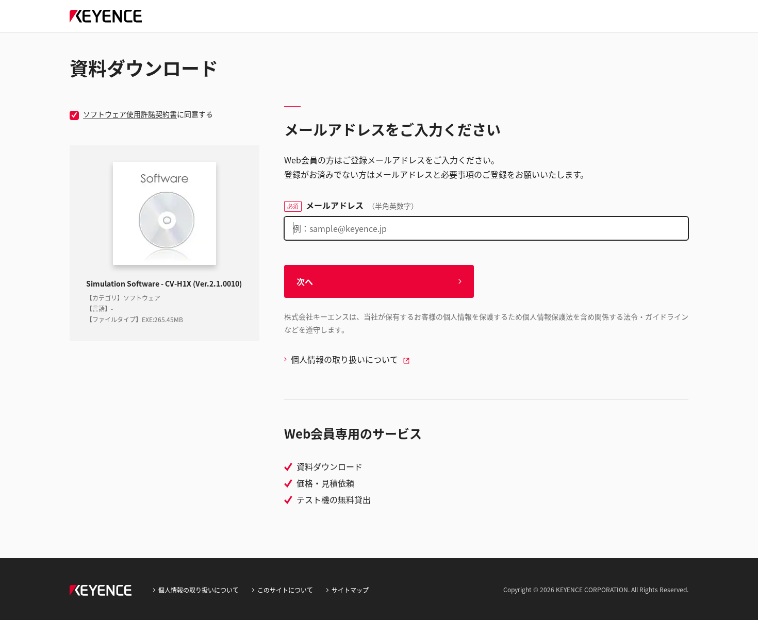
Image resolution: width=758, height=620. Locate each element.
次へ (304, 281)
